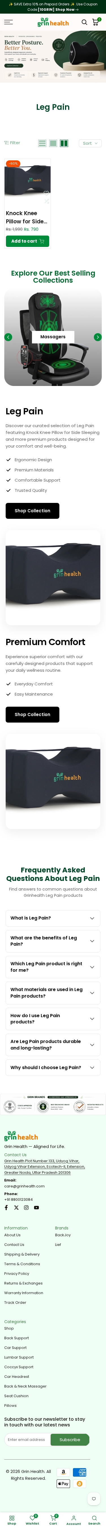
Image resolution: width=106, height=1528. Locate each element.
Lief (58, 1244)
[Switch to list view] (42, 143)
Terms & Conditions (22, 1264)
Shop (9, 1328)
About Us (12, 1235)
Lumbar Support (19, 1357)
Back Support (16, 1338)
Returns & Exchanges (23, 1283)
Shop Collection (32, 511)
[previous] (8, 337)
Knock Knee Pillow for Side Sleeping (25, 217)
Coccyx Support (18, 1367)
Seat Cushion (16, 1396)
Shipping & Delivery (22, 1254)
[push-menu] (8, 22)
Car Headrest (16, 1376)
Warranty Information (23, 1293)
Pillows (10, 1405)
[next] (98, 337)
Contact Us (14, 1244)
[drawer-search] (84, 22)
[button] (46, 193)
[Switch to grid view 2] (64, 143)
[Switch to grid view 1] (53, 143)
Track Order (15, 1302)
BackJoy (63, 1235)
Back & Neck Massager (25, 1386)
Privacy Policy (16, 1273)
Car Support (15, 1347)
